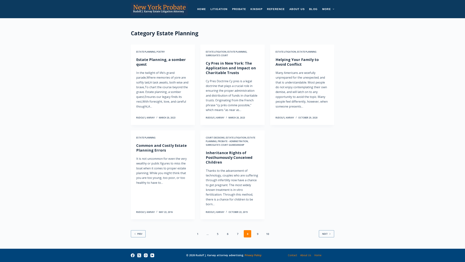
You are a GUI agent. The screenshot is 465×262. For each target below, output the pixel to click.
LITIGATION (219, 9)
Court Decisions (215, 137)
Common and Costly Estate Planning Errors (161, 148)
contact (292, 255)
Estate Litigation (216, 51)
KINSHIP (256, 9)
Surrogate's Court (217, 55)
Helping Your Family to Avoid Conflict (297, 62)
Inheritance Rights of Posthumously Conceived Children (229, 157)
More (326, 9)
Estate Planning (145, 51)
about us (305, 255)
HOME (201, 9)
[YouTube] (152, 255)
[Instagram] (146, 255)
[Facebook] (133, 255)
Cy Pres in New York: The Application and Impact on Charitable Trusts (231, 68)
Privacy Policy (253, 255)
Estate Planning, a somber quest (161, 62)
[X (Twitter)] (139, 255)
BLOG (313, 9)
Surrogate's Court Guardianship (225, 144)
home (318, 255)
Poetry (161, 51)
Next (325, 233)
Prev (139, 233)
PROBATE (239, 9)
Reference (276, 9)
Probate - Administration (233, 141)
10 (267, 234)
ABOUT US (297, 9)
